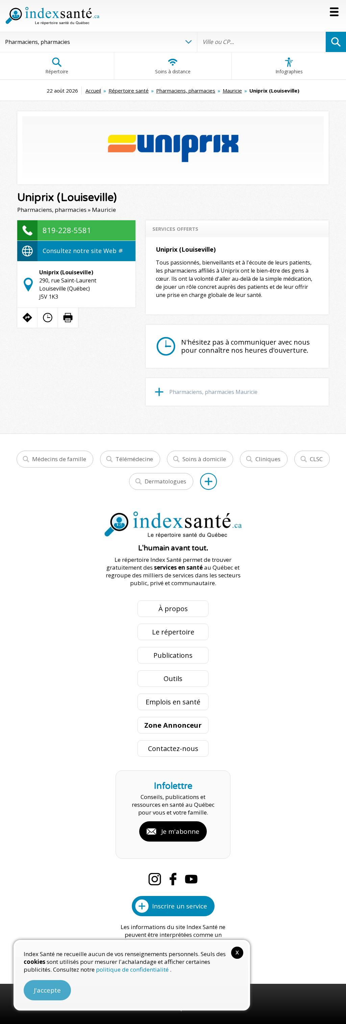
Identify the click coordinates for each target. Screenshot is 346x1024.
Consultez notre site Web (80, 251)
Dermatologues (165, 481)
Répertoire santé (128, 90)
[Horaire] (48, 317)
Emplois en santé (173, 701)
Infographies (289, 71)
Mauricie (232, 90)
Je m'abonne (180, 831)
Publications (173, 655)
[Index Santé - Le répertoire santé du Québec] (52, 16)
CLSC (316, 459)
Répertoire (56, 71)
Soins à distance (173, 71)
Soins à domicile (204, 459)
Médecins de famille (59, 459)
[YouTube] (191, 879)
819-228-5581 (67, 230)
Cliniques (267, 459)
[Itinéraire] (27, 317)
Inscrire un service (179, 906)
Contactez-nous (173, 748)
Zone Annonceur (173, 725)
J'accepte (47, 990)
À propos (173, 608)
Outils (173, 678)
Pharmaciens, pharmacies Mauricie (213, 392)
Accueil (93, 90)
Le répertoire (173, 631)
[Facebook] (173, 879)
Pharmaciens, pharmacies (185, 90)
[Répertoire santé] (208, 481)
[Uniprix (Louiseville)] (173, 148)
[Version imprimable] (68, 317)
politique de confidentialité (133, 969)
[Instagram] (155, 879)
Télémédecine (134, 459)
